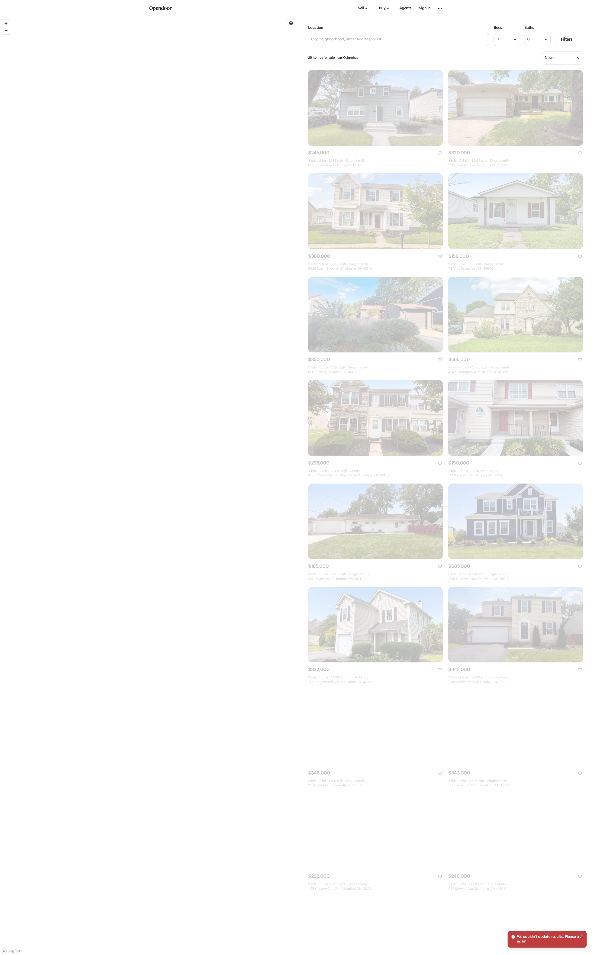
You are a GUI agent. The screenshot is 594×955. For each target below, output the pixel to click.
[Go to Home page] (160, 8)
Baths (529, 27)
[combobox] (507, 39)
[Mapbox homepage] (11, 951)
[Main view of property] (375, 108)
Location (315, 27)
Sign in (425, 8)
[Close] (582, 935)
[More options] (440, 8)
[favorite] (440, 153)
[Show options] (515, 39)
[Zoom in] (6, 23)
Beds (498, 27)
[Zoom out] (6, 30)
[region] (148, 486)
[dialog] (547, 939)
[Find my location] (291, 23)
